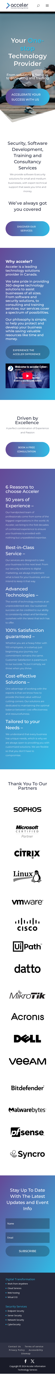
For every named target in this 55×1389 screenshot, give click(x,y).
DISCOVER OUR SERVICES (26, 228)
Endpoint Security (16, 1311)
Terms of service (34, 1346)
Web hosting (14, 1292)
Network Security (16, 1319)
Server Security (15, 1315)
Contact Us (14, 1346)
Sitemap (26, 1353)
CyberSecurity (14, 1324)
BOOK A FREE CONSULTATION (26, 449)
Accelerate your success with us (26, 97)
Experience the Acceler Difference (26, 352)
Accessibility (36, 1350)
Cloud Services (14, 1288)
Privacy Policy (17, 1350)
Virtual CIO (13, 1297)
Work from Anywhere (18, 1283)
